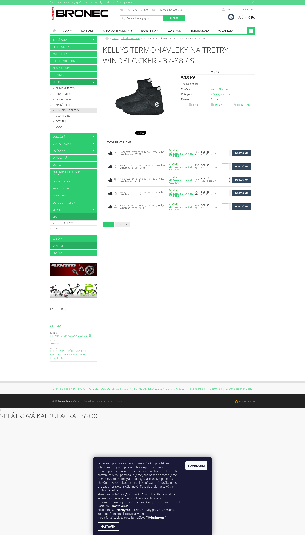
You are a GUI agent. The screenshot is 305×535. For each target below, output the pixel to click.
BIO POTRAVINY (62, 143)
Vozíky (57, 165)
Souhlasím (196, 466)
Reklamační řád (197, 389)
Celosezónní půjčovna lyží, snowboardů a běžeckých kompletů (68, 354)
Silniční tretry (65, 88)
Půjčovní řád (215, 389)
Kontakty (88, 30)
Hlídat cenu (244, 104)
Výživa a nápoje (63, 157)
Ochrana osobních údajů (238, 389)
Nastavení (108, 526)
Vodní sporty (61, 181)
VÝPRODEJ (58, 245)
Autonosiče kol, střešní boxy (69, 173)
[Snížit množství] (229, 154)
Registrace (249, 9)
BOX (58, 228)
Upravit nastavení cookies (112, 400)
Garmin (55, 343)
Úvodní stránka (54, 30)
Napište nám (149, 30)
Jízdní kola (174, 30)
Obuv (59, 126)
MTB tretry (63, 93)
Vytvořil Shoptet (247, 401)
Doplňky (58, 75)
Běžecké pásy (64, 223)
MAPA (81, 389)
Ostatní (61, 121)
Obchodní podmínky (117, 30)
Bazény (57, 238)
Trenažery (59, 195)
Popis (108, 224)
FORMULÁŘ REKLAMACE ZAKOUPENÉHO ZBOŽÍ (159, 389)
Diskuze (122, 224)
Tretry (57, 82)
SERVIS (57, 209)
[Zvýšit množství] (229, 151)
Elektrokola (200, 30)
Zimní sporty (61, 188)
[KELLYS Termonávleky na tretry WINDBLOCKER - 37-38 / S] (110, 153)
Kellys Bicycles (219, 89)
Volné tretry (64, 99)
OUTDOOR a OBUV (64, 202)
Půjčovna (59, 150)
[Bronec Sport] (80, 13)
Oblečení (59, 136)
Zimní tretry (64, 104)
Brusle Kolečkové (65, 61)
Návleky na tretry (67, 110)
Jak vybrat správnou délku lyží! (71, 335)
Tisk (195, 104)
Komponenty (61, 68)
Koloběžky (225, 30)
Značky (57, 252)
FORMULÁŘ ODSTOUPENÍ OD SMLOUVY (109, 389)
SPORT (57, 216)
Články (68, 30)
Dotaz (218, 104)
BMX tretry (63, 115)
